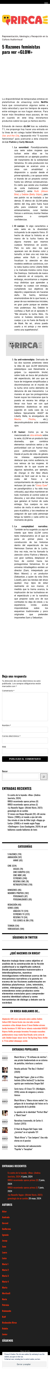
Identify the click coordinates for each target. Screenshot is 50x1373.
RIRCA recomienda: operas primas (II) (23, 801)
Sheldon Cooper (11, 1037)
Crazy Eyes (41, 485)
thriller (45, 1037)
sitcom (20, 1037)
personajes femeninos (21, 1031)
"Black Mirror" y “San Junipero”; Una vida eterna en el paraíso (31, 1139)
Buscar (5, 771)
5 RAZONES (12, 854)
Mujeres (5, 1031)
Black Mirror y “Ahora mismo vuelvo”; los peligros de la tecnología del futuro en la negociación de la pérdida (31, 1103)
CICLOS (16, 868)
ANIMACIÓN (12, 857)
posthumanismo (7, 1034)
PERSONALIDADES (20, 899)
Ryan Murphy (28, 1034)
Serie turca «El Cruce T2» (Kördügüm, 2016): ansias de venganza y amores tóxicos (29, 1092)
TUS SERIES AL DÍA (21, 920)
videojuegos (18, 1040)
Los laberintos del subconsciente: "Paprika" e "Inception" (27, 1147)
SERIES (10, 907)
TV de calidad (8, 1040)
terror (25, 1037)
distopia (18, 1025)
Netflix (10, 1031)
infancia (29, 1028)
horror (24, 1028)
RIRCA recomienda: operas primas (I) (23, 804)
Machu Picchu (24, 419)
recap (16, 1034)
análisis (33, 1018)
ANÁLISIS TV (18, 911)
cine (24, 1022)
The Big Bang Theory (35, 1037)
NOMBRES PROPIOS (16, 893)
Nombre (6, 725)
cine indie (29, 1022)
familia (4, 1028)
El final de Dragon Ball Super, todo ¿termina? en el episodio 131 (28, 1130)
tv (2, 1040)
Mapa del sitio (25, 1350)
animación (22, 1018)
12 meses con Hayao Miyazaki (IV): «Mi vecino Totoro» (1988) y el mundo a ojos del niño (26, 815)
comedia (36, 1022)
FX (16, 1028)
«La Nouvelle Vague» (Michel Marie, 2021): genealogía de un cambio (25, 809)
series (35, 1034)
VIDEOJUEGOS (13, 928)
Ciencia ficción (17, 1022)
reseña (20, 1034)
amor (16, 1018)
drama (24, 1025)
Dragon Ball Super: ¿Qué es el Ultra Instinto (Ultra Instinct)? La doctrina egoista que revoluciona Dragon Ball (29, 1080)
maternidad (37, 1028)
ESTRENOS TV (18, 914)
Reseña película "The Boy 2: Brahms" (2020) (29, 1070)
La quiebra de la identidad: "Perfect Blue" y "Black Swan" (31, 1113)
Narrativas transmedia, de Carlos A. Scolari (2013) (28, 1122)
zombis (25, 1040)
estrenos (42, 1025)
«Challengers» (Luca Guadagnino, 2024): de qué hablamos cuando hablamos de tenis (27, 828)
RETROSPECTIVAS (20, 884)
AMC (12, 1018)
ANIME (15, 860)
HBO (19, 1028)
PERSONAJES (18, 896)
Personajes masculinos (37, 1031)
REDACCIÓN (12, 904)
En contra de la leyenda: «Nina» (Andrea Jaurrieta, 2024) (24, 796)
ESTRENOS (17, 878)
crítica (13, 1025)
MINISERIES (12, 889)
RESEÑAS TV (18, 917)
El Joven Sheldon (32, 1025)
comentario (6, 1025)
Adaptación (6, 1018)
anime (28, 1018)
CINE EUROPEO (19, 872)
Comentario (8, 691)
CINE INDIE (17, 875)
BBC (9, 1022)
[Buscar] (43, 776)
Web (4, 747)
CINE (9, 865)
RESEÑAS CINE (19, 881)
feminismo (11, 1028)
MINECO (45, 1028)
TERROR (11, 925)
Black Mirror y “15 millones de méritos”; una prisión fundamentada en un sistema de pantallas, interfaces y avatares (31, 1060)
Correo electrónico (11, 736)
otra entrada (36, 435)
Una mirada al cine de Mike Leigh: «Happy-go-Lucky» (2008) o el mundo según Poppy (26, 821)
